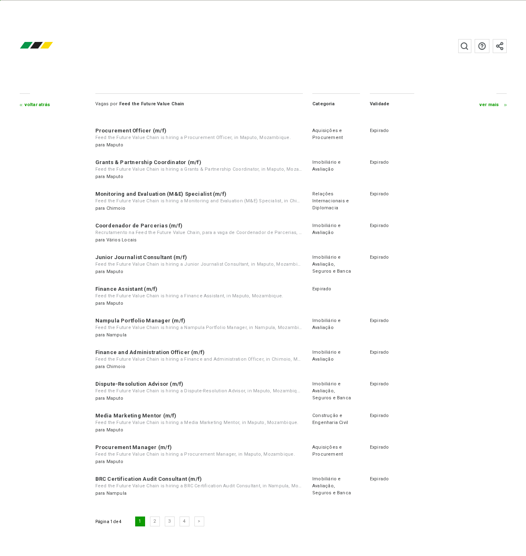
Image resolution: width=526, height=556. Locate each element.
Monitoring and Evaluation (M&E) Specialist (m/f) (161, 194)
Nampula (116, 335)
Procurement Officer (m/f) (131, 130)
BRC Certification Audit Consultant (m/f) (148, 479)
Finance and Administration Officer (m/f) (150, 352)
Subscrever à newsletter (500, 46)
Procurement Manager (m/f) (133, 447)
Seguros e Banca (331, 271)
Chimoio (116, 208)
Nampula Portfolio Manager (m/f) (140, 320)
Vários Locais (121, 240)
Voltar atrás (38, 104)
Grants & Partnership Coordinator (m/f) (148, 162)
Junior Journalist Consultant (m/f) (141, 257)
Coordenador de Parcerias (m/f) (139, 225)
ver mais (489, 104)
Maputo (114, 145)
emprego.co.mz (48, 46)
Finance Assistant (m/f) (126, 289)
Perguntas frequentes (482, 46)
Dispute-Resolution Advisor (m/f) (139, 384)
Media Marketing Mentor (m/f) (136, 415)
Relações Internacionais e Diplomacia (330, 201)
